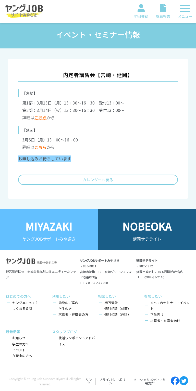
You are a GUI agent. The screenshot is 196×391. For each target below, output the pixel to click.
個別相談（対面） (117, 308)
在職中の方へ (22, 355)
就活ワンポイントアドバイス (76, 340)
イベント (19, 349)
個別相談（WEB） (117, 314)
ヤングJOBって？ (25, 302)
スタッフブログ (64, 331)
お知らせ (19, 337)
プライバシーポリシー (112, 381)
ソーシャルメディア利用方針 (149, 381)
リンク (88, 381)
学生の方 (65, 308)
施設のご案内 (68, 302)
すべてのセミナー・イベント (170, 305)
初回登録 (111, 302)
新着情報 (13, 331)
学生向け (157, 314)
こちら (40, 117)
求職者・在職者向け (165, 320)
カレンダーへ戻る (98, 179)
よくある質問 (22, 308)
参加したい (153, 296)
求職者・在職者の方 (73, 314)
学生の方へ (20, 344)
